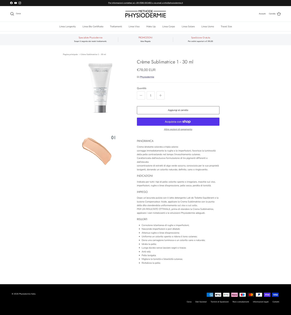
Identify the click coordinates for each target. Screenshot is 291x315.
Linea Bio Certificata (93, 26)
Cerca (189, 302)
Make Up (151, 26)
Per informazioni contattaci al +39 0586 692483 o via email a (136, 3)
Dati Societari (201, 302)
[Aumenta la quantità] (160, 95)
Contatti (275, 302)
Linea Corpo (168, 26)
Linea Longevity (67, 26)
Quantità (141, 88)
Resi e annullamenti (241, 302)
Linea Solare (188, 26)
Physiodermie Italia (27, 294)
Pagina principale (70, 54)
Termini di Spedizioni (220, 302)
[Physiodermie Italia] (145, 13)
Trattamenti (116, 26)
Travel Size (226, 26)
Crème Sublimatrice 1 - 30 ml (93, 54)
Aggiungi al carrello (178, 110)
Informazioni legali (261, 302)
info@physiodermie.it (173, 3)
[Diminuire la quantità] (141, 95)
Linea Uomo (207, 26)
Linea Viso (134, 26)
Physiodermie (147, 77)
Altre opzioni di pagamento (178, 129)
